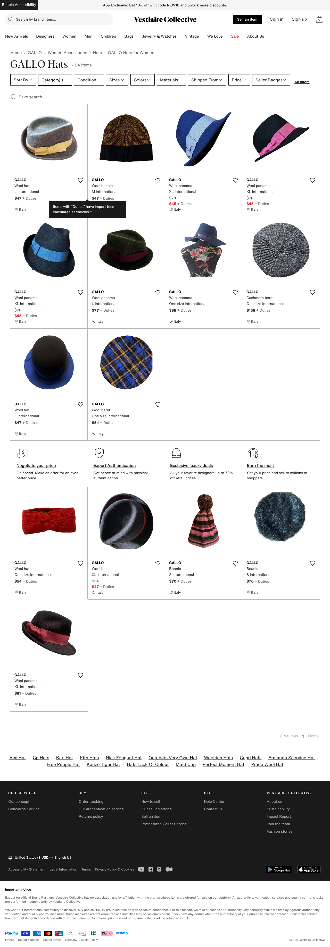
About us (274, 801)
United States (52, 940)
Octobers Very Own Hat (172, 758)
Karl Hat (64, 758)
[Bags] (138, 36)
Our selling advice (156, 809)
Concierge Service (23, 809)
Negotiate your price (36, 465)
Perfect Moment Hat (223, 764)
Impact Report (279, 816)
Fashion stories (279, 831)
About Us (255, 36)
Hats (97, 52)
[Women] (80, 36)
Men (89, 36)
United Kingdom (29, 940)
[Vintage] (203, 36)
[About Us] (268, 36)
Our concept (18, 801)
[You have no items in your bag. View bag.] (319, 19)
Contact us (213, 809)
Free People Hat (63, 764)
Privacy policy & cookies (114, 869)
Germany (71, 940)
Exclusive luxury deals (191, 465)
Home (16, 52)
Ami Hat (17, 758)
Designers (45, 36)
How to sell (150, 801)
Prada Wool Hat (267, 764)
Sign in (277, 19)
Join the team (278, 824)
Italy (95, 940)
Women (69, 36)
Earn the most (260, 465)
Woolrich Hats (218, 758)
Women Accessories (67, 52)
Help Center (214, 801)
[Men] (97, 36)
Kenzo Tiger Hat (103, 764)
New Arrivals (16, 36)
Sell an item (247, 19)
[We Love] (227, 36)
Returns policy (91, 816)
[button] (319, 19)
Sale (235, 36)
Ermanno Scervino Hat (291, 758)
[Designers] (58, 36)
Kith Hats (89, 758)
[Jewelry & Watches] (181, 36)
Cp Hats (41, 758)
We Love (215, 36)
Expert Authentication (114, 465)
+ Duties (29, 198)
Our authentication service (101, 809)
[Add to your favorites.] (80, 180)
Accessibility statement (26, 869)
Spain (85, 940)
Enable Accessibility (19, 4)
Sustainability (278, 809)
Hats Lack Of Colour (148, 764)
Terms (86, 869)
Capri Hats (250, 758)
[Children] (120, 36)
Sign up (299, 19)
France (9, 940)
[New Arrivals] (32, 36)
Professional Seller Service (164, 824)
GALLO (35, 52)
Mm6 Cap (186, 764)
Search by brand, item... (36, 19)
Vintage (192, 36)
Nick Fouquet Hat (124, 758)
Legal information (63, 869)
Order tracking (91, 801)
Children (108, 36)
